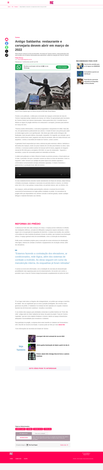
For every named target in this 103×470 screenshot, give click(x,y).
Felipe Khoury (19, 57)
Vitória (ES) (47, 429)
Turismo (16, 6)
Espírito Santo (20, 429)
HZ (12, 6)
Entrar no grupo (62, 67)
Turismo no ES (38, 429)
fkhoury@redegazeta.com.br (25, 59)
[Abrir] (8, 3)
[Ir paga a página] (7, 39)
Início (9, 6)
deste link (62, 324)
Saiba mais (63, 445)
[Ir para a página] (32, 342)
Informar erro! (24, 437)
